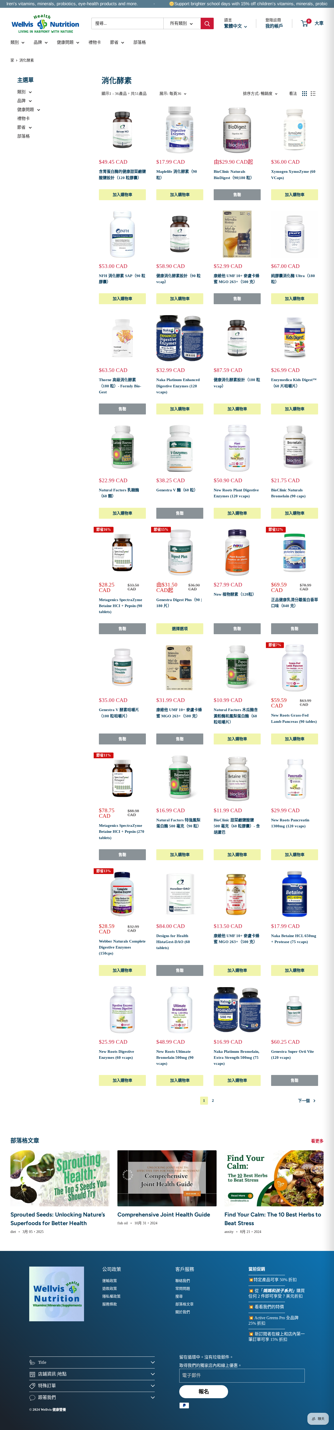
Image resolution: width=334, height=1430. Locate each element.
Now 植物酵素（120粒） (235, 594)
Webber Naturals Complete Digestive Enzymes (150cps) (122, 947)
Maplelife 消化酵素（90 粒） (176, 174)
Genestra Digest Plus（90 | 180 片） (179, 603)
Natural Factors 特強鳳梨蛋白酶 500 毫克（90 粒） (178, 823)
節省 (114, 42)
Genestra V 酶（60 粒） (177, 490)
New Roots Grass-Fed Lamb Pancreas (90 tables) (294, 718)
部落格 (139, 42)
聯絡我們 (182, 1281)
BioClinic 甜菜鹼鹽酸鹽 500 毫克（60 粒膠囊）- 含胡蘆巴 (237, 826)
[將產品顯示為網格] (304, 93)
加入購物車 (122, 195)
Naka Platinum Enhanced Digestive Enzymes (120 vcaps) (178, 386)
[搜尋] (207, 23)
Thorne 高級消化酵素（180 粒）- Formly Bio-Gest (120, 386)
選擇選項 (180, 629)
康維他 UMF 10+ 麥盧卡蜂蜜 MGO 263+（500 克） (236, 279)
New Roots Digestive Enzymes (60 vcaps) (116, 1054)
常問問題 (182, 1289)
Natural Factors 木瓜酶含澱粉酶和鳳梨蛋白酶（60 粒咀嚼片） (236, 716)
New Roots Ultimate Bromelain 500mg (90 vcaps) (175, 1057)
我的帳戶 (274, 26)
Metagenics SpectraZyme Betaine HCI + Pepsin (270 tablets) (121, 831)
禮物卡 (94, 42)
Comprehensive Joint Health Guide (163, 1214)
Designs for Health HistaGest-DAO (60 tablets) (173, 942)
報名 (204, 1392)
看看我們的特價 (269, 1307)
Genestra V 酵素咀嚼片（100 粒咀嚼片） (119, 713)
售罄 (237, 195)
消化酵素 (26, 60)
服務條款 (109, 1304)
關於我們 (182, 1312)
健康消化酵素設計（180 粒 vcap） (237, 383)
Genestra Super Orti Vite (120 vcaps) (292, 1054)
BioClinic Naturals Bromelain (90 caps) (288, 493)
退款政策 (109, 1289)
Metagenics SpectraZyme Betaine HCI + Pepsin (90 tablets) (120, 606)
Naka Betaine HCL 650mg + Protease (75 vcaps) (293, 939)
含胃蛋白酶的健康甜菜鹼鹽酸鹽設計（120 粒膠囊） (122, 174)
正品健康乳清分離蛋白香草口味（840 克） (294, 603)
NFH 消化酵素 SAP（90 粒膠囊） (122, 279)
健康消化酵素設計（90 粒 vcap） (178, 279)
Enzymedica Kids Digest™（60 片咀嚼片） (294, 383)
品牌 (38, 42)
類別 (14, 42)
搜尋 (179, 1296)
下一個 (304, 1101)
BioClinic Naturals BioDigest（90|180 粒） (234, 174)
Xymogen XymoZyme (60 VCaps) (293, 174)
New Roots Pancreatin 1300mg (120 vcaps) (290, 823)
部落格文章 (184, 1304)
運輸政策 (109, 1281)
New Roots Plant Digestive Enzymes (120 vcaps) (236, 493)
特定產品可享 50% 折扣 (275, 1280)
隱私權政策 (111, 1296)
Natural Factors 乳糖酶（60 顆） (119, 493)
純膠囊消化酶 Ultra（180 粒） (293, 279)
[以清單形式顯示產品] (313, 93)
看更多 (318, 1141)
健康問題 (65, 42)
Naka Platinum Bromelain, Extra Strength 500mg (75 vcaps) (236, 1057)
